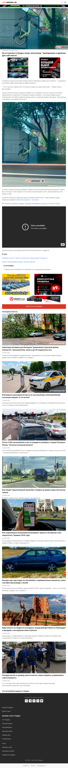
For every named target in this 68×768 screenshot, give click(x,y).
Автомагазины (7, 723)
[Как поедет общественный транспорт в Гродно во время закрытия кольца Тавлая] (34, 472)
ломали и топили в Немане (51, 203)
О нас (4, 743)
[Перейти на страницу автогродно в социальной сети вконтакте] (34, 700)
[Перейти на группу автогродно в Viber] (37, 700)
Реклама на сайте (8, 751)
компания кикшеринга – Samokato (27, 200)
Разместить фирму (8, 755)
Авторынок (41, 766)
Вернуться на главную (34, 306)
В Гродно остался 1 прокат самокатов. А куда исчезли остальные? (25, 258)
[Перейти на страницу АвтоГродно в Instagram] (26, 700)
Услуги (33, 766)
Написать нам (7, 747)
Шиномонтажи (7, 731)
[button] (62, 2)
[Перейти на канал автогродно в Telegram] (30, 700)
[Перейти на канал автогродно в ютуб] (41, 700)
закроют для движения (32, 498)
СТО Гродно (6, 720)
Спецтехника (6, 739)
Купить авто (6, 711)
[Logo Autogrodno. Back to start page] (9, 2)
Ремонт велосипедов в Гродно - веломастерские (18, 262)
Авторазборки (7, 727)
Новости (26, 766)
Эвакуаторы (6, 735)
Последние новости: (10, 312)
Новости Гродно (7, 707)
